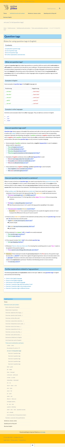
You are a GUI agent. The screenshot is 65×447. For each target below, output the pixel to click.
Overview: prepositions (14, 329)
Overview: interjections (15, 323)
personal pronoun (51, 181)
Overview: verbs (13, 334)
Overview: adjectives (14, 312)
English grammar (11, 28)
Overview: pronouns (14, 332)
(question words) (16, 409)
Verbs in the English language (14, 278)
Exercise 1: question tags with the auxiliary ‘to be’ (19, 284)
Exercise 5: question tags (14, 364)
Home (5, 28)
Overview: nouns (13, 326)
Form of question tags (12, 52)
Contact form (22, 440)
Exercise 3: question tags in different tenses (17, 288)
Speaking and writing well (10, 423)
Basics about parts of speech (12, 307)
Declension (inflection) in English (14, 337)
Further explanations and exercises (15, 54)
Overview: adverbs (14, 315)
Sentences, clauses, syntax (10, 420)
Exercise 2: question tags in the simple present (18, 286)
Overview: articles (13, 318)
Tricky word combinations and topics (40, 28)
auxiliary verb (12, 191)
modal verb (32, 191)
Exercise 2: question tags (14, 356)
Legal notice (7, 440)
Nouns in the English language (14, 280)
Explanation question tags (13, 48)
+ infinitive (11, 407)
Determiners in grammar (12, 310)
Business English (8, 426)
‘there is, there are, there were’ (20, 246)
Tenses (5, 302)
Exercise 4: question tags (14, 361)
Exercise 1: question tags (14, 353)
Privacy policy (14, 440)
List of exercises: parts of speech (13, 340)
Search (59, 8)
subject (14, 133)
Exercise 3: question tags (14, 358)
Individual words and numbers (23, 28)
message (42, 432)
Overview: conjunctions (14, 321)
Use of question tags (11, 50)
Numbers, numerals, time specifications (15, 417)
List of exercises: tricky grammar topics (16, 415)
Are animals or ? (13, 348)
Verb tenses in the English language (15, 282)
